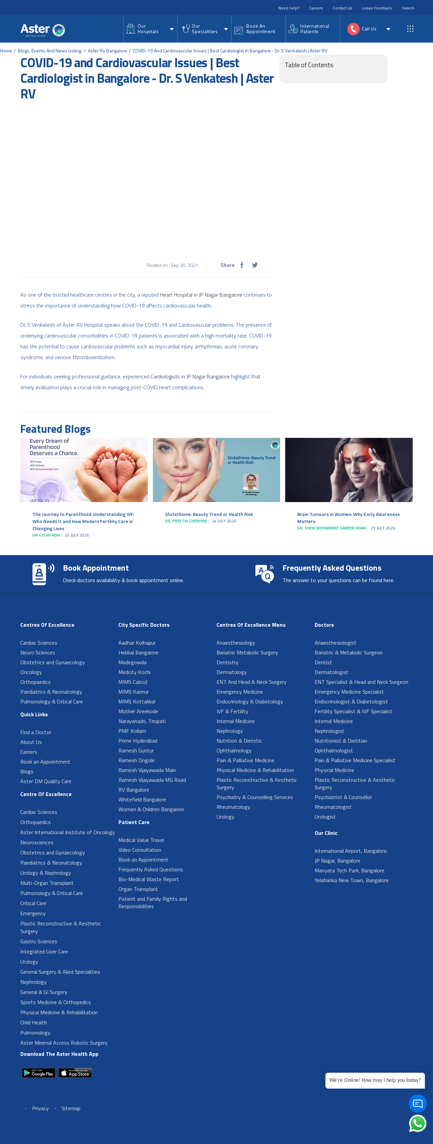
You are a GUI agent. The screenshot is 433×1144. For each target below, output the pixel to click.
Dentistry (227, 662)
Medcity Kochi (134, 672)
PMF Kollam (132, 731)
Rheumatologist (333, 807)
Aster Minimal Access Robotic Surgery (64, 1043)
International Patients (314, 28)
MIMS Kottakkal (136, 701)
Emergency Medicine (239, 692)
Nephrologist (329, 731)
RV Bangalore (133, 790)
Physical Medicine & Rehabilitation (59, 1012)
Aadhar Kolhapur (137, 643)
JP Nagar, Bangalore (337, 860)
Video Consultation (139, 850)
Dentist (323, 662)
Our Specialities (205, 28)
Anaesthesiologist (336, 643)
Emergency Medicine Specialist (349, 692)
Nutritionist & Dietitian (341, 741)
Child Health (33, 1022)
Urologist (325, 817)
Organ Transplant (138, 889)
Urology (29, 962)
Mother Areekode (138, 711)
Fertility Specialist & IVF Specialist (353, 711)
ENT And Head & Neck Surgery (251, 682)
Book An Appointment (260, 28)
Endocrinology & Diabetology (249, 701)
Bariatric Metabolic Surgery (247, 652)
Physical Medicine (334, 770)
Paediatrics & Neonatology (51, 692)
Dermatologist (331, 672)
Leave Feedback (377, 8)
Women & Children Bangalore (151, 809)
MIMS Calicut (133, 682)
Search (408, 8)
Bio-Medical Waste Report (148, 879)
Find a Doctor (35, 732)
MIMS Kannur (133, 692)
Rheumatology (233, 807)
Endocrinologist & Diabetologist (351, 701)
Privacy (40, 1108)
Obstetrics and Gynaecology (52, 662)
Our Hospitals (148, 28)
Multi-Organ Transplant (47, 883)
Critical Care (33, 903)
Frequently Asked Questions (150, 869)
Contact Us (342, 8)
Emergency (33, 913)
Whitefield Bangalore (142, 799)
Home (6, 50)
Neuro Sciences (37, 652)
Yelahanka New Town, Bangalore (352, 880)
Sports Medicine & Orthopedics (55, 1002)
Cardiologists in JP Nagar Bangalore (190, 376)
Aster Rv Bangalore (107, 50)
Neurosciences (36, 842)
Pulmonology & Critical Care (51, 701)
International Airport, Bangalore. (351, 851)
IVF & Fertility (232, 711)
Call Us (369, 28)
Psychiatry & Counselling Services (254, 797)
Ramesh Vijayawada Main (147, 770)
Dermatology (231, 672)
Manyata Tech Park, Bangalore (349, 870)
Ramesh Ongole (136, 760)
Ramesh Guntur (136, 750)
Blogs (26, 771)
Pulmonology (35, 1032)
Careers (316, 8)
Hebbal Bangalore (138, 652)
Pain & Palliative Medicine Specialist (355, 760)
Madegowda (132, 662)
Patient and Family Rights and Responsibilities (152, 902)
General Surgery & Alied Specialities (60, 972)
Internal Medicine (235, 721)
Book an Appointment (45, 761)
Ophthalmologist (334, 750)
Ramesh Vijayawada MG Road (152, 780)
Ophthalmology (234, 750)
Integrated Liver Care (44, 951)
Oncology (31, 672)
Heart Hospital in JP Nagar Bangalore (201, 295)
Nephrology (33, 982)
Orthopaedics (35, 682)
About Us (31, 742)
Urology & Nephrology (45, 873)
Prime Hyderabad (137, 741)
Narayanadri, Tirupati (142, 721)
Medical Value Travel (141, 840)
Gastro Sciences (38, 941)
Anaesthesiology (235, 643)
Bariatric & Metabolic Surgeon (349, 652)
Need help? (288, 8)
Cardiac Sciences (38, 643)
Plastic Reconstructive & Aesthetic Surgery (60, 927)
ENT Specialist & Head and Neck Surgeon (361, 682)
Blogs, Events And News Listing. (50, 50)
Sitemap (71, 1108)
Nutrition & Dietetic (239, 741)
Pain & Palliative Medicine (245, 760)
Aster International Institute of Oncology (67, 832)
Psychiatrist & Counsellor (343, 797)
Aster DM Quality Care (45, 781)
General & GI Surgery (43, 992)
